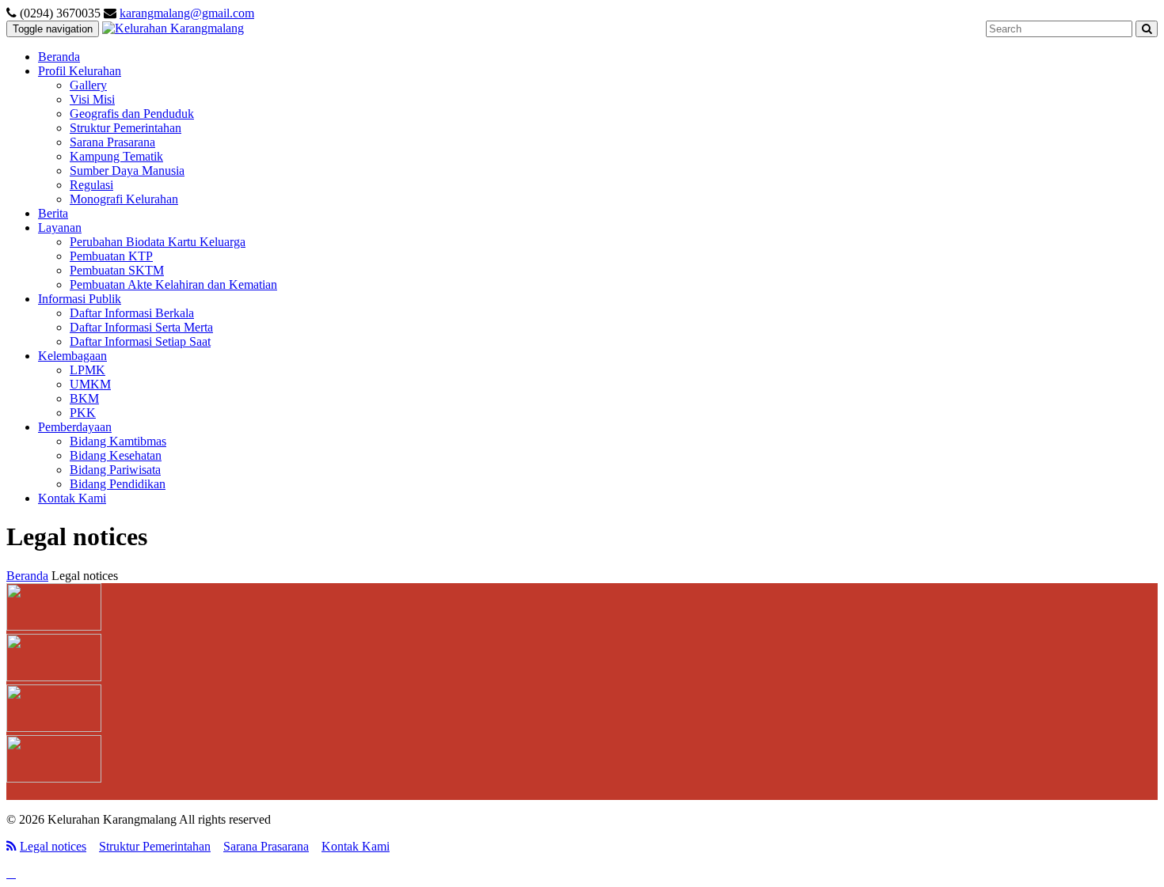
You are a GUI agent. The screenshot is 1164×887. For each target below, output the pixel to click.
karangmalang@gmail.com (187, 13)
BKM (84, 398)
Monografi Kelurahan (124, 199)
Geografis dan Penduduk (132, 113)
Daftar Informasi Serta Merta (141, 327)
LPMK (87, 370)
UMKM (90, 384)
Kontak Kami (72, 498)
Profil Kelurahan (79, 71)
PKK (83, 412)
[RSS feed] (11, 846)
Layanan (60, 227)
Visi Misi (92, 99)
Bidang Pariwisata (115, 469)
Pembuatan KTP (111, 256)
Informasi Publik (79, 298)
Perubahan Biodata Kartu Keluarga (157, 241)
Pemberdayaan (75, 427)
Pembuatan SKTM (117, 270)
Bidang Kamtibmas (118, 441)
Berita (53, 213)
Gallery (88, 85)
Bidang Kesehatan (116, 455)
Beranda (59, 56)
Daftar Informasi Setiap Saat (140, 341)
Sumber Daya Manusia (127, 170)
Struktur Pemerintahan (125, 128)
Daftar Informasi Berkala (132, 313)
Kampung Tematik (116, 156)
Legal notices (53, 846)
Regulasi (91, 184)
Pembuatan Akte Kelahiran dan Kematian (173, 284)
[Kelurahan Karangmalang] (173, 28)
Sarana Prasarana (112, 142)
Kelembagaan (72, 355)
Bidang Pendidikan (117, 484)
